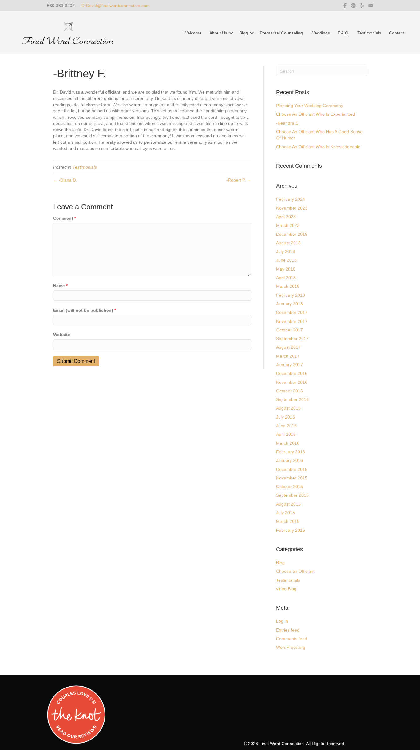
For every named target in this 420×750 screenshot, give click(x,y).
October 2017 (289, 329)
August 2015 (288, 504)
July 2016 (285, 417)
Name (60, 285)
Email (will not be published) (84, 310)
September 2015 (292, 495)
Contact (396, 32)
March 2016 (287, 443)
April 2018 (286, 277)
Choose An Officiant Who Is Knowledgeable (318, 146)
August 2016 (288, 408)
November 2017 (291, 321)
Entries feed (287, 630)
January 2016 (289, 460)
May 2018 (285, 269)
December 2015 (291, 469)
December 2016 (291, 373)
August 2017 (288, 347)
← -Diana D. (65, 180)
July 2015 (285, 512)
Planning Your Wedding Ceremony (309, 105)
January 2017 (289, 364)
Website (61, 334)
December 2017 (291, 312)
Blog (243, 32)
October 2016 (289, 390)
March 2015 (287, 521)
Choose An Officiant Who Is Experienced (315, 114)
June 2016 (286, 425)
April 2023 (286, 216)
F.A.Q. (344, 32)
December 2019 (291, 234)
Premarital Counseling (281, 32)
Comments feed (291, 638)
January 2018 (289, 303)
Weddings (320, 32)
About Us (218, 32)
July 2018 (285, 251)
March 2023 (287, 225)
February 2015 (290, 530)
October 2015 (289, 486)
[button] (231, 33)
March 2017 (287, 356)
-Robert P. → (238, 180)
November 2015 (291, 477)
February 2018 (290, 295)
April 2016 (286, 434)
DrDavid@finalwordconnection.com (115, 5)
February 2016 (290, 451)
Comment (64, 218)
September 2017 (292, 338)
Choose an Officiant (295, 571)
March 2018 (287, 286)
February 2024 (290, 199)
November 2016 (291, 382)
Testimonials (369, 32)
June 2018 (286, 260)
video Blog (286, 588)
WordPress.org (290, 647)
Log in (282, 621)
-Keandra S (287, 123)
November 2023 (291, 208)
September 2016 (292, 399)
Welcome (193, 32)
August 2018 (288, 242)
